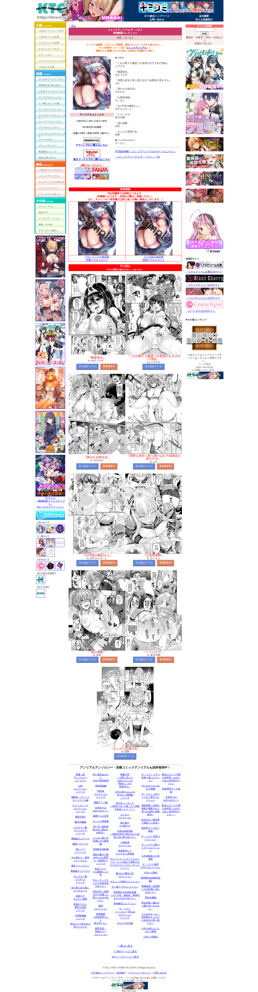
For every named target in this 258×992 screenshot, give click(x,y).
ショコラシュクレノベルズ (52, 61)
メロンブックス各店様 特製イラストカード (97, 258)
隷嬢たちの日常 (101, 816)
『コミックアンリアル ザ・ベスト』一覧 (137, 156)
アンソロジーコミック (50, 109)
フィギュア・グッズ (49, 218)
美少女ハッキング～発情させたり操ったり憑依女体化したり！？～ (125, 806)
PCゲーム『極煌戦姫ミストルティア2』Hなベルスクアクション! (50, 502)
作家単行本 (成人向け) (50, 85)
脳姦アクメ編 (100, 802)
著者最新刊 (109, 366)
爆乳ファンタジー (80, 865)
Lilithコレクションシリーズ (80, 789)
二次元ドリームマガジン (51, 170)
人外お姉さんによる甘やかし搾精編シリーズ (125, 795)
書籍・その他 (45, 224)
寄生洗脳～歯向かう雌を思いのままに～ (150, 905)
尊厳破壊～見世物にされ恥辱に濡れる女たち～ (150, 889)
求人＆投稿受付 (204, 19)
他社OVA (43, 212)
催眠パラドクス (80, 844)
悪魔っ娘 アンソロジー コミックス (80, 777)
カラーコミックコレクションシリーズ (80, 808)
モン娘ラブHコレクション (125, 887)
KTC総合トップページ (156, 16)
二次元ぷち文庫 (46, 67)
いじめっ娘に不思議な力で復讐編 (101, 841)
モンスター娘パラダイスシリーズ (80, 879)
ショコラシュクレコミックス (52, 134)
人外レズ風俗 (150, 872)
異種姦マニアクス (80, 838)
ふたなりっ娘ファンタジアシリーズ (80, 830)
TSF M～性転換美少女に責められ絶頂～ (101, 829)
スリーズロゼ (45, 139)
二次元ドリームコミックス (52, 91)
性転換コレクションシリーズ (100, 794)
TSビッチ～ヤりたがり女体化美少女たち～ (101, 883)
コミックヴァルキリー (50, 194)
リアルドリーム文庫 (49, 42)
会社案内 (120, 972)
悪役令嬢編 (150, 897)
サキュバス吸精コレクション (125, 881)
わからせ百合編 (125, 923)
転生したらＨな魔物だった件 (101, 872)
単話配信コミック (48, 151)
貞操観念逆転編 (101, 849)
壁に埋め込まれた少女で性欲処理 (101, 777)
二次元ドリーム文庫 (49, 36)
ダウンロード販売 (48, 230)
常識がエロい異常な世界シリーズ (80, 907)
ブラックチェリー (48, 145)
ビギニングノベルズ (49, 49)
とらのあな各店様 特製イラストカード (153, 258)
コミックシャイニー (49, 188)
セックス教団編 (101, 821)
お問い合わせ (157, 19)
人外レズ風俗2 (150, 936)
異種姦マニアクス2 (80, 871)
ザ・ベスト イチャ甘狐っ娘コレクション (150, 777)
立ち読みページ (87, 366)
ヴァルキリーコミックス (51, 79)
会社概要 (204, 16)
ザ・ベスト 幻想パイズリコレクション (150, 847)
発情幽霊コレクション (125, 903)
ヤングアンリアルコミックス (52, 116)
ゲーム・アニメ (46, 206)
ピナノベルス (45, 55)
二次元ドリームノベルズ (51, 30)
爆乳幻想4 (80, 816)
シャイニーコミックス (50, 121)
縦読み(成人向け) (47, 157)
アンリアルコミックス (50, 97)
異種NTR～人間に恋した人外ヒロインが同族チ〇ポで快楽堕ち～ (125, 780)
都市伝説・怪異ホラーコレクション (100, 931)
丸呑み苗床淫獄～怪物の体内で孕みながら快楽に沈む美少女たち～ (125, 834)
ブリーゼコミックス (49, 127)
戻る (73, 26)
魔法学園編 (80, 822)
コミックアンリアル (49, 176)
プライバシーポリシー (139, 972)
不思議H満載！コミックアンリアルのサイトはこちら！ (145, 151)
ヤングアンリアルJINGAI (51, 182)
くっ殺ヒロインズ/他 (49, 103)
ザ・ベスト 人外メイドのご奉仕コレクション (150, 797)
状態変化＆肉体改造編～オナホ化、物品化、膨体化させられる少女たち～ (125, 895)
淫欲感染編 (100, 786)
